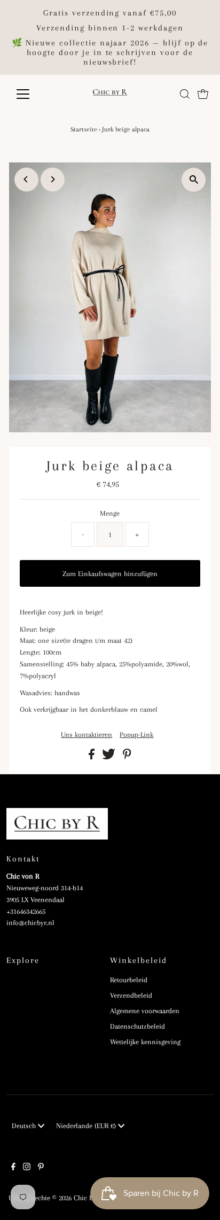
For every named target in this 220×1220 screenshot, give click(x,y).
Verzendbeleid (131, 995)
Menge (110, 513)
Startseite (83, 129)
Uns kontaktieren (86, 735)
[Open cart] (203, 94)
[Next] (53, 179)
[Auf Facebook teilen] (93, 757)
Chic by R (88, 1198)
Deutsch (25, 1126)
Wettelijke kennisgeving (145, 1042)
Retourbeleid (128, 980)
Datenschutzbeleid (137, 1026)
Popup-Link (136, 735)
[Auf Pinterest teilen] (127, 757)
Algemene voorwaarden (144, 1011)
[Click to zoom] (194, 180)
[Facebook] (13, 1168)
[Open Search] (185, 94)
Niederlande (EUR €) (87, 1126)
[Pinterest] (40, 1168)
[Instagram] (26, 1168)
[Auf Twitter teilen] (109, 757)
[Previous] (26, 179)
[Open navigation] (33, 94)
